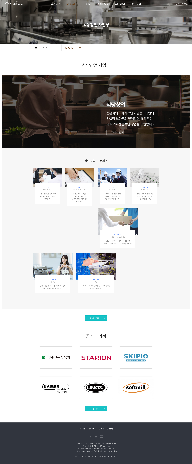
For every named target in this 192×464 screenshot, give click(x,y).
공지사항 (82, 428)
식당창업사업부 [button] (69, 47)
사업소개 (101, 428)
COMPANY (55, 4)
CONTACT (136, 4)
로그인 (178, 4)
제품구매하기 (95, 408)
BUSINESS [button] (46, 47)
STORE (86, 3)
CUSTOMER (120, 4)
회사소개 (91, 428)
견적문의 (110, 428)
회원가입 (185, 4)
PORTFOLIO (102, 4)
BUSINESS (72, 4)
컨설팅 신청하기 (95, 318)
